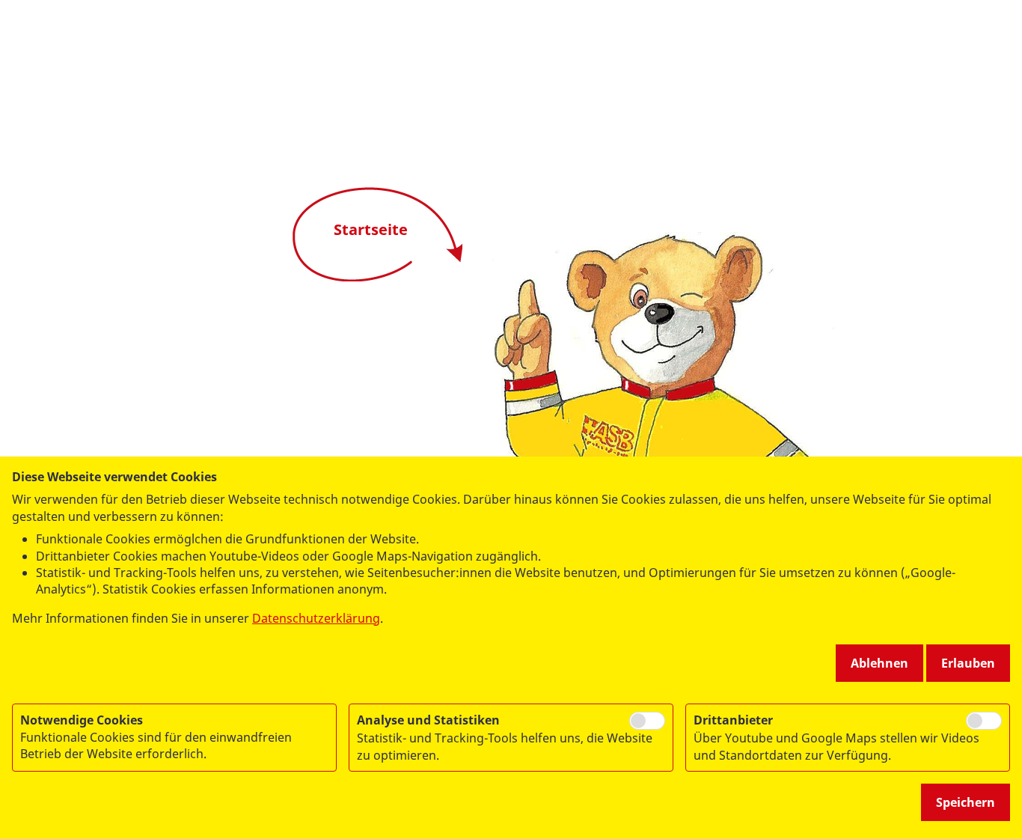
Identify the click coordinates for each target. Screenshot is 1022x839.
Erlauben (968, 663)
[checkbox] (647, 721)
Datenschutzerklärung (316, 618)
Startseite (371, 229)
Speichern (965, 802)
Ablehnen (879, 663)
